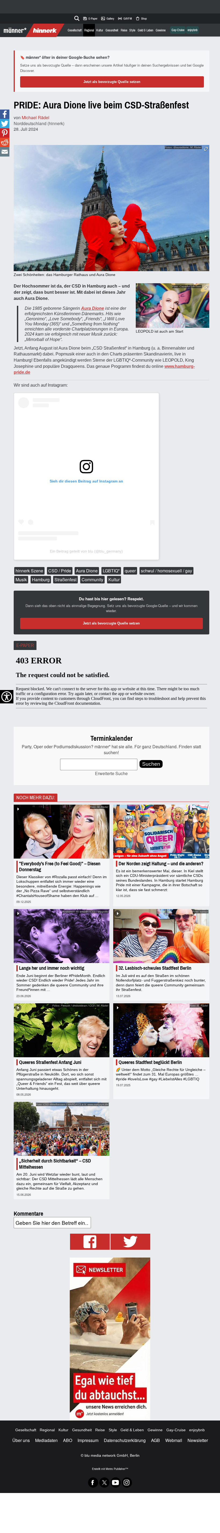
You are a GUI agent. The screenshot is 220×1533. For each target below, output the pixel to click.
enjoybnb (192, 30)
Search (76, 17)
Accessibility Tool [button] (6, 696)
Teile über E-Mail (4, 152)
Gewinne (161, 30)
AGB (155, 1440)
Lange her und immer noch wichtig (51, 968)
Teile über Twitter (4, 123)
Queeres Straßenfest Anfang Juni (50, 1062)
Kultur (99, 30)
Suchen (151, 764)
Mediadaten (46, 1440)
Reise (124, 30)
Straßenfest (65, 579)
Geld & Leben (145, 30)
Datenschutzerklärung (125, 1440)
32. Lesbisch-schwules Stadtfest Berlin (155, 968)
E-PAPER (25, 645)
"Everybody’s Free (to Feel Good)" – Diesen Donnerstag (59, 866)
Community (92, 579)
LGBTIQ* (111, 571)
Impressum (88, 1440)
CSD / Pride (59, 571)
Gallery (107, 18)
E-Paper (90, 18)
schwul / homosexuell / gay (166, 571)
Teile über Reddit (4, 142)
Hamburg (41, 579)
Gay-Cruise (177, 30)
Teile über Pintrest (4, 133)
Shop (141, 18)
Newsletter (198, 1440)
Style (132, 30)
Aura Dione (87, 571)
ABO (67, 1440)
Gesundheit (111, 30)
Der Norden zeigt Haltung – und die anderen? (161, 863)
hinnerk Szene (29, 571)
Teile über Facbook (4, 114)
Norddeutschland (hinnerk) (39, 123)
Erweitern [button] (206, 149)
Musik (21, 579)
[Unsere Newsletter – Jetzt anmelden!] (110, 1339)
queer (130, 571)
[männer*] (33, 30)
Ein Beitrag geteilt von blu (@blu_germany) (86, 551)
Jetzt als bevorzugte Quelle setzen (111, 82)
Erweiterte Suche (111, 773)
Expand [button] (206, 287)
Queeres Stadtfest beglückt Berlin (150, 1062)
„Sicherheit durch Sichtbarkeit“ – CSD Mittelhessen (55, 1163)
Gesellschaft (75, 30)
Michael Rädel (35, 117)
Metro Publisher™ (117, 1469)
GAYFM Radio (125, 18)
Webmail (173, 1440)
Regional (89, 30)
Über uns (21, 1440)
